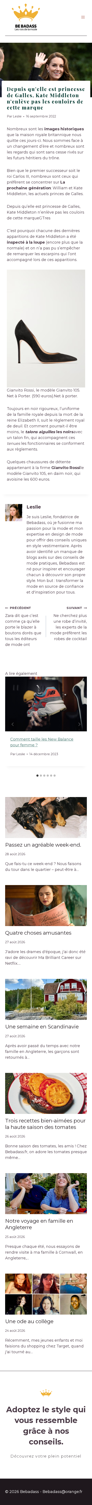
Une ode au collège (29, 1321)
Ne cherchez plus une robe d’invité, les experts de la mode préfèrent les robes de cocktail (68, 623)
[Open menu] (83, 17)
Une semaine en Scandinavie (42, 1027)
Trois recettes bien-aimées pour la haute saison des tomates (45, 1124)
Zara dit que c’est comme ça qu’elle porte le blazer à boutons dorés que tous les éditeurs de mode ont (23, 626)
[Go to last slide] (13, 724)
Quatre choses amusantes (38, 933)
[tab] (37, 776)
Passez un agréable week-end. (43, 845)
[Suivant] (79, 724)
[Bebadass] (26, 17)
